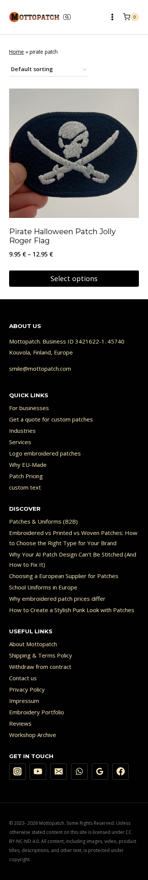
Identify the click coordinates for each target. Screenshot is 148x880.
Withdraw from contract (40, 666)
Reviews (20, 723)
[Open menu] (112, 17)
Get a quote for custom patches (51, 419)
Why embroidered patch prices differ (57, 598)
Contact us (23, 678)
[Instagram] (17, 771)
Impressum (24, 700)
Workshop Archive (32, 735)
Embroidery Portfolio (36, 712)
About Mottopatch (33, 644)
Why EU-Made (28, 464)
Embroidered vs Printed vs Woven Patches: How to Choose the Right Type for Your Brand (73, 538)
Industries (22, 430)
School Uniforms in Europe (43, 587)
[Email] (58, 771)
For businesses (29, 408)
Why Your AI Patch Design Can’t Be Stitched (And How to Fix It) (72, 559)
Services (20, 442)
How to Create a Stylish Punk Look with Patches (71, 610)
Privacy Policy (27, 689)
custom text (25, 487)
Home (16, 51)
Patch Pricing (26, 476)
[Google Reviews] (100, 771)
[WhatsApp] (79, 771)
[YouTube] (38, 771)
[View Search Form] (67, 17)
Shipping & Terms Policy (40, 655)
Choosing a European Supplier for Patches (63, 576)
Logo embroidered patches (45, 453)
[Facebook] (120, 771)
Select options (74, 278)
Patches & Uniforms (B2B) (43, 521)
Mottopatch (24, 341)
